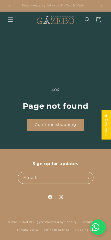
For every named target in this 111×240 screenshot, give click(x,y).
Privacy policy (28, 230)
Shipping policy (87, 230)
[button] (10, 19)
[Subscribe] (87, 178)
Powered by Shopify (61, 222)
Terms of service (56, 230)
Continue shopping (55, 124)
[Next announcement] (101, 5)
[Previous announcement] (9, 5)
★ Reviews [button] (106, 124)
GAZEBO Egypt (32, 222)
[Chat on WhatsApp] (98, 227)
